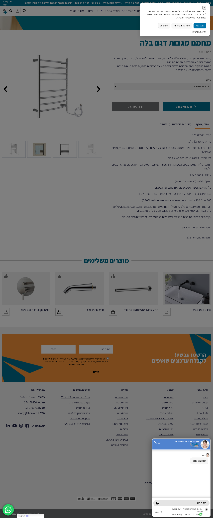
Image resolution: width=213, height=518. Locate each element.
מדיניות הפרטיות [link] (199, 31)
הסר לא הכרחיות (182, 25)
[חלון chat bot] (181, 478)
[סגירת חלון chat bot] (155, 442)
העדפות (164, 25)
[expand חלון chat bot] (159, 442)
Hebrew (22, 516)
